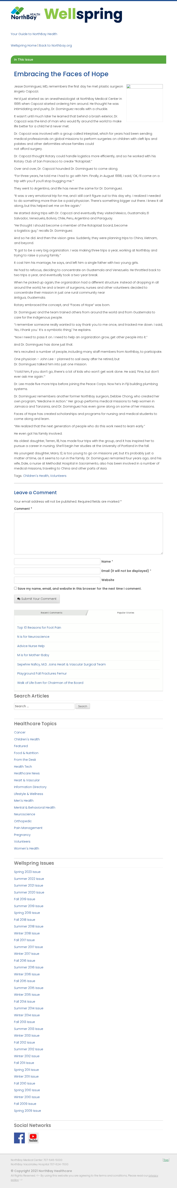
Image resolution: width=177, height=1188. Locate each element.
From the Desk (25, 759)
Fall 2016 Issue (24, 960)
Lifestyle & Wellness (28, 794)
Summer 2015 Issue (28, 988)
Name (106, 561)
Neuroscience (24, 814)
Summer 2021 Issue (28, 885)
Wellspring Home (24, 45)
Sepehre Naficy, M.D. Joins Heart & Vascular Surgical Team (61, 664)
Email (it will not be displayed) (125, 571)
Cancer (19, 732)
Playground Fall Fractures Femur (42, 673)
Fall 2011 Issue (24, 1063)
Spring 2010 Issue (27, 1090)
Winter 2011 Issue (26, 1076)
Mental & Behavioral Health (34, 807)
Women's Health (26, 848)
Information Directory (30, 787)
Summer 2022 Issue (29, 879)
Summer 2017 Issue (28, 947)
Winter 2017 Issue (26, 954)
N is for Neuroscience (33, 636)
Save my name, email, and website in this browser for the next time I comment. (79, 588)
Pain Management (28, 828)
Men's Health (23, 800)
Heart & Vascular (27, 780)
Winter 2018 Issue (27, 933)
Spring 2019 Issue (27, 913)
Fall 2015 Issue (24, 981)
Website (107, 580)
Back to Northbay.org (55, 45)
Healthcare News (27, 773)
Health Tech (23, 766)
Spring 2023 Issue (27, 872)
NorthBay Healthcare (26, 14)
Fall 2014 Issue (24, 1001)
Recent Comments (51, 612)
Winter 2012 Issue (27, 1056)
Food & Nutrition (26, 753)
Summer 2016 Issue (28, 967)
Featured (21, 746)
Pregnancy (22, 835)
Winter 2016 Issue (27, 974)
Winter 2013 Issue (27, 1035)
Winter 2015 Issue (27, 994)
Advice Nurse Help (31, 646)
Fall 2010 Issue (24, 1083)
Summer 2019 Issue (28, 906)
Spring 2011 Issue (26, 1070)
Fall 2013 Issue (24, 1022)
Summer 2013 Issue (28, 1029)
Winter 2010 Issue (27, 1097)
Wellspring (83, 14)
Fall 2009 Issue (25, 1104)
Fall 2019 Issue (24, 899)
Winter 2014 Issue (27, 1015)
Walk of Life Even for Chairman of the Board (50, 683)
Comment (23, 509)
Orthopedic (23, 821)
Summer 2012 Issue (28, 1049)
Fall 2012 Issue (24, 1042)
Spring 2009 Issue (27, 1111)
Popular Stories (125, 612)
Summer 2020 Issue (29, 892)
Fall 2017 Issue (24, 940)
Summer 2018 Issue (28, 926)
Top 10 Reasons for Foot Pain (39, 627)
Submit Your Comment (39, 599)
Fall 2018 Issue (24, 920)
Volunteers (58, 476)
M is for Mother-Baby (33, 655)
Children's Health (36, 476)
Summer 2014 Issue (28, 1008)
